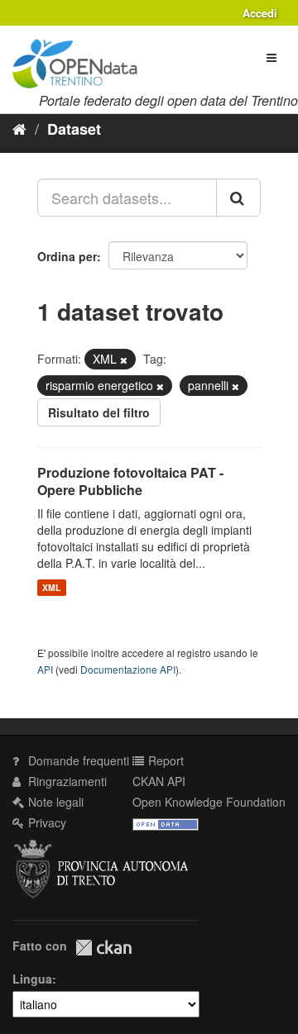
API (45, 669)
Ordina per (67, 256)
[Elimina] (123, 359)
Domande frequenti (77, 760)
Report (164, 760)
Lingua (32, 978)
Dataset (74, 129)
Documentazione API (127, 669)
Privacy (45, 822)
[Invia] (238, 198)
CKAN (103, 947)
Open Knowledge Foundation (209, 801)
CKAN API (158, 781)
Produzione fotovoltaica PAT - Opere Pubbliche (130, 481)
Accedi (260, 13)
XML (51, 587)
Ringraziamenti (66, 781)
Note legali (54, 801)
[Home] (19, 128)
